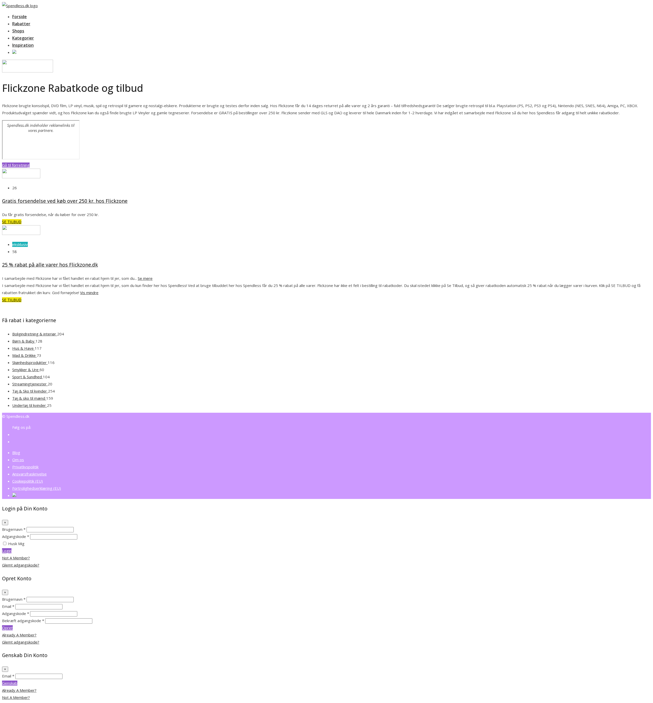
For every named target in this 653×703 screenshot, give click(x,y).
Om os (18, 459)
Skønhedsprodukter (30, 362)
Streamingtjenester (30, 383)
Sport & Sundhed (27, 376)
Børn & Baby (23, 341)
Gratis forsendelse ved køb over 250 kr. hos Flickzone (65, 201)
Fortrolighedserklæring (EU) (36, 488)
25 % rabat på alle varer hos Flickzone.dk (50, 264)
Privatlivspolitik (25, 466)
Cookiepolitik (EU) (27, 481)
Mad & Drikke (24, 355)
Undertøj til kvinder (29, 405)
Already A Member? (19, 634)
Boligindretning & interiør (34, 333)
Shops (18, 31)
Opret (7, 627)
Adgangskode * (15, 536)
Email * (8, 606)
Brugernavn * (14, 529)
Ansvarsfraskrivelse (29, 473)
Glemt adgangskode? (20, 565)
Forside (19, 16)
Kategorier (23, 38)
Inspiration (23, 45)
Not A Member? (16, 557)
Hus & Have (23, 348)
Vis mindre (89, 292)
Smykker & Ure (26, 369)
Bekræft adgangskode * (23, 620)
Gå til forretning (16, 165)
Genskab (9, 683)
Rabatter (21, 24)
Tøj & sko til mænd (29, 398)
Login (6, 550)
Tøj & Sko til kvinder (30, 391)
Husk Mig (16, 543)
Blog (16, 452)
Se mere (145, 278)
